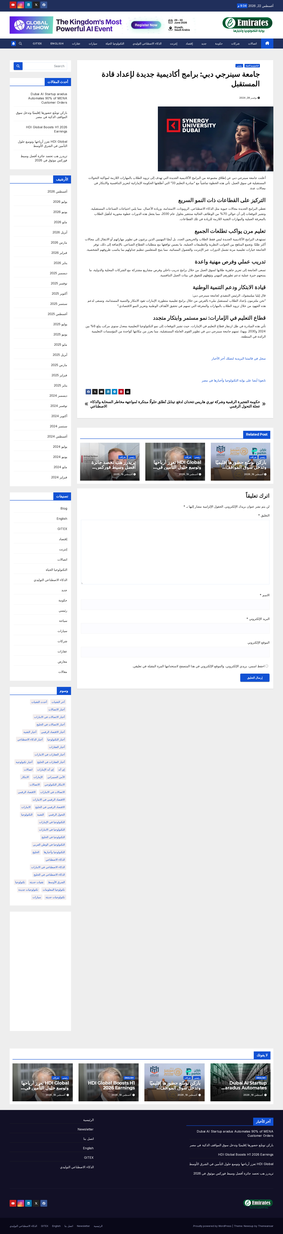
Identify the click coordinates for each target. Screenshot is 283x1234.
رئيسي (239, 66)
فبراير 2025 (59, 375)
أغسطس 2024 (57, 436)
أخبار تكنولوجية (24, 762)
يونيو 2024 (60, 457)
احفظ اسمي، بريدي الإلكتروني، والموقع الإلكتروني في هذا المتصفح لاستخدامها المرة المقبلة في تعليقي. (198, 666)
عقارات (76, 43)
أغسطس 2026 (57, 191)
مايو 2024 (60, 467)
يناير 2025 (60, 385)
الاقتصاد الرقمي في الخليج (50, 807)
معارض (62, 661)
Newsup (249, 1225)
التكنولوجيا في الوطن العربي (49, 844)
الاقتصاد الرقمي (27, 792)
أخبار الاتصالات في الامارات (49, 716)
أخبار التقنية (29, 732)
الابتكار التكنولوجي (54, 784)
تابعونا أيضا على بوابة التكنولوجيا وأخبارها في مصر (234, 380)
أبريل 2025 (60, 355)
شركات (235, 43)
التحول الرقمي (57, 814)
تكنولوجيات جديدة (28, 889)
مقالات (62, 672)
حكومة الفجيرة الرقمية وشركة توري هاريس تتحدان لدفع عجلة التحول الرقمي (218, 404)
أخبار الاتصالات (57, 709)
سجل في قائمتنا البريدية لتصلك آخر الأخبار (239, 358)
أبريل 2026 (60, 232)
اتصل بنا (88, 1139)
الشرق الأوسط (56, 882)
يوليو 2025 (60, 324)
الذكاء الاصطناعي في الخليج (49, 874)
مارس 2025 (59, 365)
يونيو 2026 (60, 212)
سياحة (63, 621)
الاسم (265, 595)
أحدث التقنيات (39, 701)
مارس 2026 (59, 242)
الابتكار (25, 777)
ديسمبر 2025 (58, 273)
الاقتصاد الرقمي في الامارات (49, 799)
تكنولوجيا (20, 882)
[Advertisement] (40, 971)
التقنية (40, 814)
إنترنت (173, 43)
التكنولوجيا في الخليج (53, 837)
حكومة (219, 43)
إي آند (61, 769)
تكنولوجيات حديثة (55, 897)
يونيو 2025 (60, 334)
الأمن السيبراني (56, 777)
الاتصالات (35, 784)
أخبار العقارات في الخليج (51, 762)
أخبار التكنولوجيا (56, 739)
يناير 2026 (60, 263)
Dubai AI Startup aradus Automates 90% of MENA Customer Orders (47, 98)
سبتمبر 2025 (58, 304)
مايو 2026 (60, 222)
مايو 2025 (60, 344)
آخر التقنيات (58, 701)
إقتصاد (189, 43)
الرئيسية (88, 1120)
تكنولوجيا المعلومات (54, 889)
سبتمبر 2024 (58, 426)
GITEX (37, 43)
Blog (63, 508)
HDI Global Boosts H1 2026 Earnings (111, 1085)
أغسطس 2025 (57, 314)
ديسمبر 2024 (58, 395)
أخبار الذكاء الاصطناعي (30, 739)
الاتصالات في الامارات (52, 792)
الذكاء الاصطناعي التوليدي (147, 43)
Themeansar (265, 1225)
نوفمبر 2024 (58, 406)
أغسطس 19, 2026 (253, 1094)
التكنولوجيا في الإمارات (52, 822)
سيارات (93, 43)
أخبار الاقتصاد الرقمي (53, 732)
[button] (20, 43)
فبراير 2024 (59, 477)
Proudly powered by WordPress (212, 1225)
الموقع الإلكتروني (259, 642)
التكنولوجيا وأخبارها (54, 852)
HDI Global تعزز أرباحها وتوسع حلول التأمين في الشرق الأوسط (177, 467)
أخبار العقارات (57, 747)
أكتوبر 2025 (59, 293)
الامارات (26, 807)
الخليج (36, 852)
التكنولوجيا (27, 814)
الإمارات (38, 777)
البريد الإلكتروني (258, 619)
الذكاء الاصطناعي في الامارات (48, 867)
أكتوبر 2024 (59, 416)
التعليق (264, 515)
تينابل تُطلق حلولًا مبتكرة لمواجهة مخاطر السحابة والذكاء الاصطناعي (132, 404)
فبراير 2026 (59, 253)
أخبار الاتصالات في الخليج (51, 724)
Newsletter (86, 1129)
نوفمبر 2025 (59, 283)
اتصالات (252, 43)
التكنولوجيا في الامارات (52, 829)
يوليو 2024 (60, 446)
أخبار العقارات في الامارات (50, 754)
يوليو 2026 (60, 202)
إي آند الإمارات (45, 769)
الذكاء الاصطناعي (55, 859)
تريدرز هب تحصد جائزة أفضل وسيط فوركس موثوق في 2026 (113, 467)
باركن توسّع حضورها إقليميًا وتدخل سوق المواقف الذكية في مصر (240, 467)
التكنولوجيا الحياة (115, 43)
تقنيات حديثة (37, 882)
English (57, 43)
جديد (204, 43)
